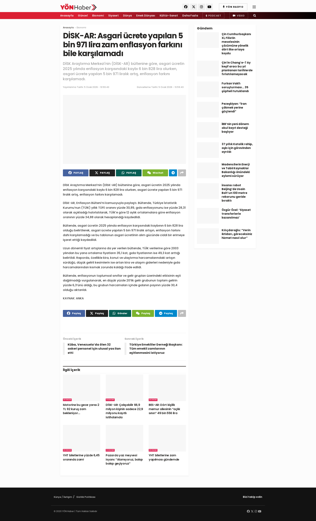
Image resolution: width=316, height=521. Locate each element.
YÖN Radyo (234, 7)
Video (240, 15)
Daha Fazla (190, 15)
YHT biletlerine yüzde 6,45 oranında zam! (81, 457)
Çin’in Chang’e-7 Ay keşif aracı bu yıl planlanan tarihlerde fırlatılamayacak (237, 68)
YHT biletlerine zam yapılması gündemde (164, 457)
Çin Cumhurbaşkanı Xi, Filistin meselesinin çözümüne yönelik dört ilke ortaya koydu (236, 43)
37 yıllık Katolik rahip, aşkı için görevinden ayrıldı (237, 148)
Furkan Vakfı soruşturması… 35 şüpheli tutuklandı (235, 87)
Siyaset (113, 15)
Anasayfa (67, 15)
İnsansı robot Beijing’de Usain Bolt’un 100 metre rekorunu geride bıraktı (234, 192)
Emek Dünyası (145, 15)
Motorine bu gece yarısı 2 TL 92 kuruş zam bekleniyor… (81, 409)
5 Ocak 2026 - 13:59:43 (96, 87)
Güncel (83, 15)
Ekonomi (98, 15)
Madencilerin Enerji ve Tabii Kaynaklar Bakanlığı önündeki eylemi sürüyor (236, 170)
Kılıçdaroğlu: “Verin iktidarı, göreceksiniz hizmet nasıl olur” (237, 234)
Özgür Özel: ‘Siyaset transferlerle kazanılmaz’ (236, 213)
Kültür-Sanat (169, 15)
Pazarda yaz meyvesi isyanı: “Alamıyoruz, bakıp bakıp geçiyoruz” (124, 459)
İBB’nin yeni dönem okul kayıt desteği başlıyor (235, 128)
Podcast (214, 15)
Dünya (127, 15)
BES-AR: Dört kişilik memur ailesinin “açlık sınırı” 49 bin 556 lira (164, 409)
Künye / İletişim (63, 497)
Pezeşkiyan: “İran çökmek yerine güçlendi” (234, 107)
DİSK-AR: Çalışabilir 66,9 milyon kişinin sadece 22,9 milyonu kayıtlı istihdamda (124, 411)
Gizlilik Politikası (85, 497)
